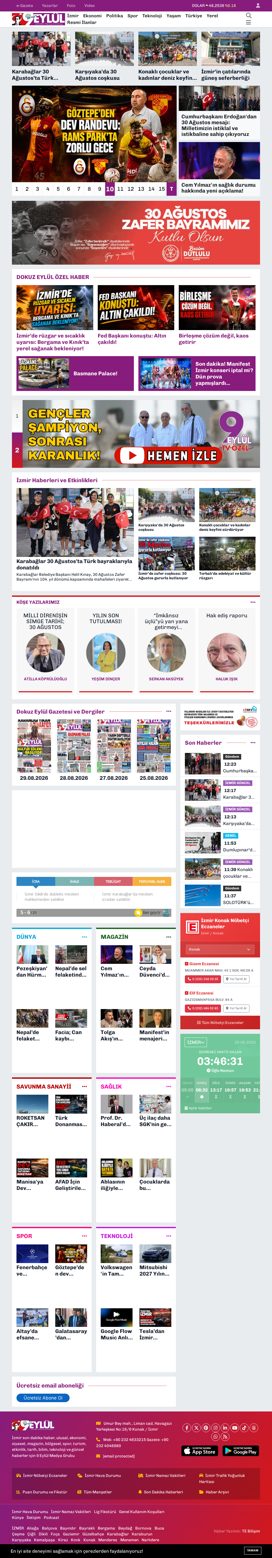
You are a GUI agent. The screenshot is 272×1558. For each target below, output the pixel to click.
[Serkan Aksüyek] (166, 652)
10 (110, 189)
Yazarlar (50, 5)
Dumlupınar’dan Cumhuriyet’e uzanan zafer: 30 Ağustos (240, 846)
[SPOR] (84, 1236)
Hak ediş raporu (226, 615)
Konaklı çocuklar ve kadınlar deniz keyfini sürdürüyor (238, 873)
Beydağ (125, 1528)
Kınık (75, 1540)
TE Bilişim (251, 1531)
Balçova (49, 1528)
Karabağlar (118, 1534)
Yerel (212, 15)
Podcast (51, 1517)
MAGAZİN (114, 937)
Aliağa (33, 1528)
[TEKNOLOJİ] (168, 1236)
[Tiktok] (244, 1427)
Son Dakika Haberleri (163, 1492)
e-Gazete (24, 5)
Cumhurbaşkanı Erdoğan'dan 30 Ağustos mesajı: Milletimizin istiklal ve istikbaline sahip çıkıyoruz (240, 767)
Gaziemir (71, 1534)
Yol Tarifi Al (238, 979)
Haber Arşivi (217, 1492)
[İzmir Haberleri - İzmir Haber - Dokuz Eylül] (38, 18)
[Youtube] (234, 1427)
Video (89, 5)
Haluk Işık (227, 679)
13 (141, 189)
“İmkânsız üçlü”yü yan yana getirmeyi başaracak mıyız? (166, 621)
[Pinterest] (206, 1427)
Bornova (143, 1528)
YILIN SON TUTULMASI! (106, 618)
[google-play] (240, 1450)
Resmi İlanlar (81, 22)
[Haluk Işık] (227, 652)
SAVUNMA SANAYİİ (43, 1086)
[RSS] (225, 1436)
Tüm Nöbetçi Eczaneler (223, 1022)
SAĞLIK (111, 1086)
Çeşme (18, 1534)
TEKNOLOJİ (117, 1236)
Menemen (129, 1540)
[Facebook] (186, 1427)
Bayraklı (87, 1528)
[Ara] (249, 16)
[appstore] (199, 1450)
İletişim (34, 1517)
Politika (114, 15)
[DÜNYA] (84, 937)
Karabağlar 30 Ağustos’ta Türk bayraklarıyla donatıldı (238, 794)
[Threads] (253, 1427)
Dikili (43, 1534)
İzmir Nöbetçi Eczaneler (45, 1475)
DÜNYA (26, 937)
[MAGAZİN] (168, 937)
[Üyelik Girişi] (256, 5)
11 (120, 189)
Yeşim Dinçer (106, 679)
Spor (133, 15)
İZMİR (18, 1528)
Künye (18, 1517)
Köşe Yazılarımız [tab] (38, 602)
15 (162, 189)
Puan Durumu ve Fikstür (45, 1492)
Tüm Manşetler (98, 1492)
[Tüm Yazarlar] (253, 602)
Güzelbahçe (93, 1534)
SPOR (24, 1236)
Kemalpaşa (44, 1540)
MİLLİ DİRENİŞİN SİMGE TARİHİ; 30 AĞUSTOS (45, 621)
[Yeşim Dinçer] (106, 652)
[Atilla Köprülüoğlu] (45, 652)
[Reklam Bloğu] (136, 232)
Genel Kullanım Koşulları (141, 1511)
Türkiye (193, 15)
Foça (55, 1534)
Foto (71, 5)
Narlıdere (150, 1540)
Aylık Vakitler (200, 1108)
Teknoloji (152, 15)
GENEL (230, 836)
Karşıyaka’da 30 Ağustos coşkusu (237, 820)
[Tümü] (168, 711)
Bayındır (68, 1528)
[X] (196, 1427)
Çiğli (31, 1534)
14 (151, 189)
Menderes (107, 1540)
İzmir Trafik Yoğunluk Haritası (222, 1478)
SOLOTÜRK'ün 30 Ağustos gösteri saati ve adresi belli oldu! (238, 899)
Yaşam (174, 15)
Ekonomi (92, 15)
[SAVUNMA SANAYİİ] (84, 1086)
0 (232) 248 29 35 (205, 979)
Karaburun (142, 1534)
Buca (159, 1528)
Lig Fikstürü (105, 1511)
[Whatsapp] (215, 1436)
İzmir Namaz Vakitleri (165, 1475)
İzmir (73, 15)
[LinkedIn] (225, 1427)
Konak (89, 1540)
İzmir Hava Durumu (103, 1475)
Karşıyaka (21, 1540)
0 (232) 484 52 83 (205, 1008)
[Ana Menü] (248, 22)
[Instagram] (215, 1427)
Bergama (106, 1528)
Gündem (232, 757)
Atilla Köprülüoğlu (45, 679)
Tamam (252, 1550)
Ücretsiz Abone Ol (43, 1398)
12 (131, 189)
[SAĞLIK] (168, 1086)
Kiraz (63, 1540)
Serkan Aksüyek (166, 679)
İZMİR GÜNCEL (237, 783)
